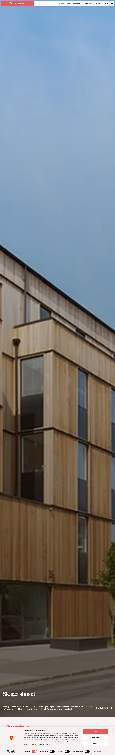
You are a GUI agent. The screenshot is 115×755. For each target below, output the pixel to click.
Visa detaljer (97, 751)
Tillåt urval (95, 737)
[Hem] (18, 3)
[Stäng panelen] (112, 729)
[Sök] (112, 3)
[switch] (52, 751)
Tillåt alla (95, 731)
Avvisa (95, 743)
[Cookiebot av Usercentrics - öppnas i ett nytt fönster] (11, 751)
